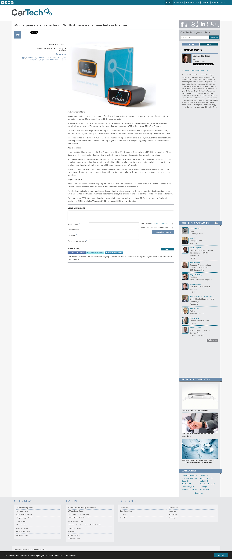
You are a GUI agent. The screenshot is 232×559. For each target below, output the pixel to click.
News (168, 2)
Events (177, 2)
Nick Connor (195, 238)
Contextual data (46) (189, 476)
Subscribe (215, 37)
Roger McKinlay (196, 275)
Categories (191, 2)
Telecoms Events (74, 539)
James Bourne (195, 229)
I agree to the (154, 223)
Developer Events (74, 528)
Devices (123, 515)
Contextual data (44, 57)
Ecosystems (34, 59)
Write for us (212, 340)
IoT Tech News (21, 521)
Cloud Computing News (24, 508)
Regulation (173, 515)
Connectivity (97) (188, 487)
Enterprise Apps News (24, 518)
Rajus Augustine (196, 248)
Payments (44, 59)
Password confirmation (77, 240)
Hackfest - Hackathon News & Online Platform (84, 525)
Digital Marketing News (24, 515)
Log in (215, 2)
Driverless (123, 518)
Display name (74, 224)
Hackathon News (22, 535)
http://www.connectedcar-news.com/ (195, 70)
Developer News (22, 511)
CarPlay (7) (204, 476)
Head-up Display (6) (189, 490)
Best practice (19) (206, 478)
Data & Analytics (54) (207, 484)
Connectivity (31, 57)
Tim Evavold (194, 318)
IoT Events (71, 532)
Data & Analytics (59, 57)
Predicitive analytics (58, 59)
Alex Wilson (194, 308)
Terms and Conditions (159, 223)
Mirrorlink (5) (204, 490)
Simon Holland (201, 55)
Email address (74, 229)
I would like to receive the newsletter (154, 227)
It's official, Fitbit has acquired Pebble (195, 410)
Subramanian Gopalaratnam (201, 296)
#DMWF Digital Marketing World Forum (82, 508)
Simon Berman (195, 284)
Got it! (221, 555)
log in (167, 249)
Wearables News (22, 528)
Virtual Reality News (23, 532)
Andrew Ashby (195, 328)
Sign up (205, 2)
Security (172, 518)
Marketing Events (74, 535)
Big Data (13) (186, 484)
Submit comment (163, 232)
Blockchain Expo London (77, 521)
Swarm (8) (203, 487)
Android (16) (204, 481)
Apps (23, 57)
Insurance (172, 511)
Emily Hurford (195, 262)
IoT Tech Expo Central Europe (78, 515)
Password (72, 235)
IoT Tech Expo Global (75, 511)
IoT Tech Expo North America (78, 518)
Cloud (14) (185, 481)
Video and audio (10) (189, 478)
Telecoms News (21, 525)
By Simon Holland (57, 44)
